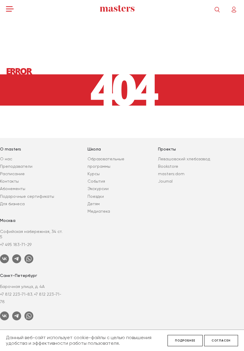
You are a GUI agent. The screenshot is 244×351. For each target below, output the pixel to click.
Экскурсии (98, 188)
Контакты (9, 181)
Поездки (95, 196)
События (96, 181)
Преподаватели (16, 166)
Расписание (12, 173)
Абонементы (12, 188)
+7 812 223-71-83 (16, 294)
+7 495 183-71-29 (16, 244)
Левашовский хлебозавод (184, 158)
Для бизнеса (12, 203)
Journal (165, 181)
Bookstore (168, 166)
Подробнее (185, 340)
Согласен (221, 340)
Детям (93, 203)
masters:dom (171, 173)
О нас (6, 158)
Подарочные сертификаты (27, 196)
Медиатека (98, 211)
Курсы (93, 173)
